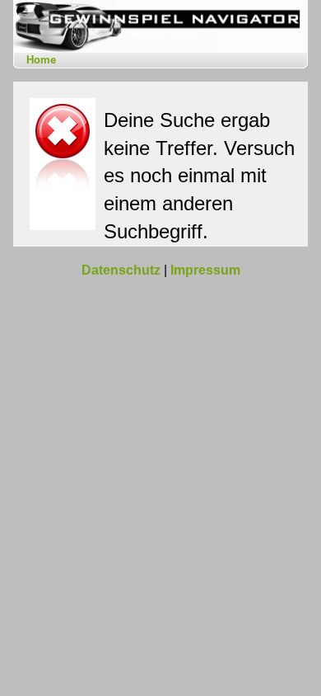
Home (41, 60)
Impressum (205, 270)
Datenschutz (120, 270)
